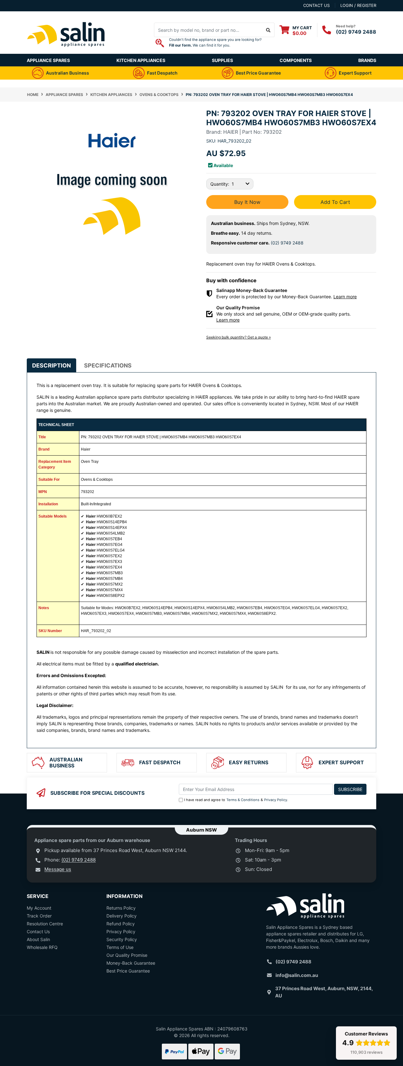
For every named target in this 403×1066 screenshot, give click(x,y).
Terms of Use (119, 947)
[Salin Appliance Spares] (66, 50)
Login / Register (358, 5)
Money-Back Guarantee (130, 963)
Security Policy (121, 939)
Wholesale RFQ (42, 947)
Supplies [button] (222, 60)
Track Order (39, 915)
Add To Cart (335, 202)
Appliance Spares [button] (48, 60)
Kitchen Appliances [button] (140, 60)
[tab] (51, 365)
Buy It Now (247, 202)
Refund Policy (120, 923)
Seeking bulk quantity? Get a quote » (238, 337)
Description (51, 365)
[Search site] (268, 30)
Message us (57, 869)
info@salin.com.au (296, 975)
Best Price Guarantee (128, 970)
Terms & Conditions (242, 800)
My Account (39, 908)
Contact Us (38, 931)
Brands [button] (367, 60)
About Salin (38, 939)
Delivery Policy (121, 915)
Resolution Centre (45, 923)
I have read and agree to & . (236, 800)
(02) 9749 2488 (356, 32)
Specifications (108, 365)
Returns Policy (121, 908)
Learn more (345, 296)
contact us (316, 5)
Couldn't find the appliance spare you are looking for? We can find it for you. (215, 42)
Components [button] (296, 60)
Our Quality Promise (126, 955)
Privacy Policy (275, 800)
